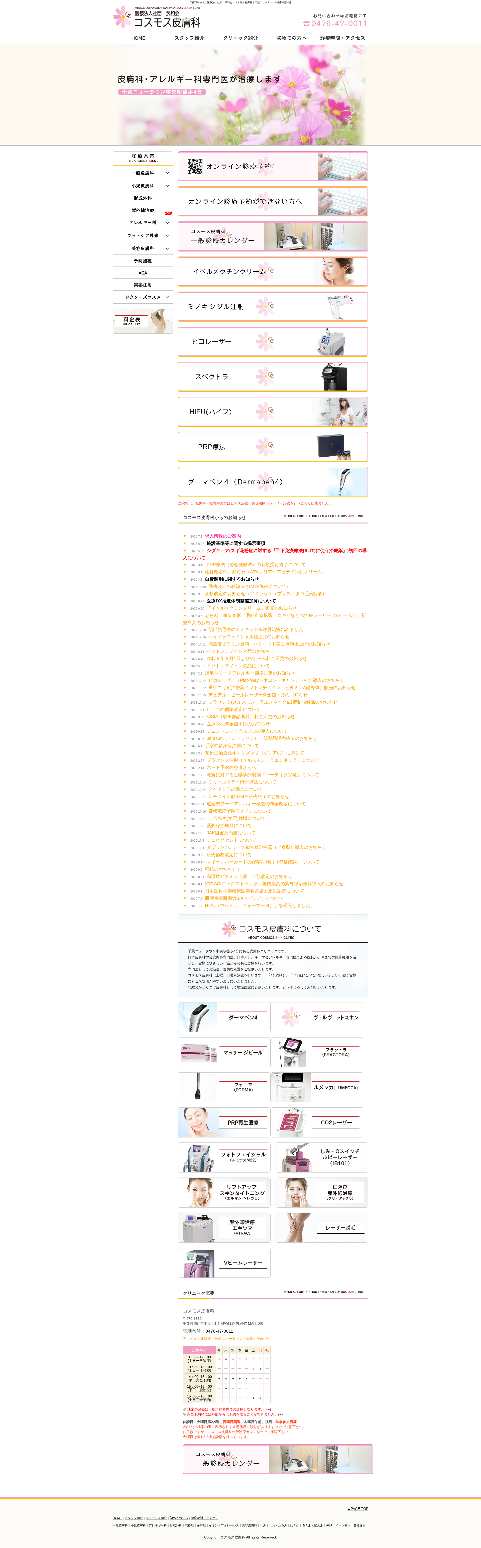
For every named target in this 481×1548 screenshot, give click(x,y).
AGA (143, 273)
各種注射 (359, 1525)
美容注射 (143, 284)
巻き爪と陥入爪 (312, 1525)
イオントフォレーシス (224, 1525)
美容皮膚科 (143, 248)
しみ (263, 1525)
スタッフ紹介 (189, 37)
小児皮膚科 (143, 185)
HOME (138, 37)
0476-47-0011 (219, 1331)
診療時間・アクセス (342, 37)
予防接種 (143, 260)
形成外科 (143, 198)
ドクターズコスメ (143, 297)
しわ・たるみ (278, 1525)
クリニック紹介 (240, 37)
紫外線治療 (143, 210)
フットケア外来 (143, 235)
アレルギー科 (142, 222)
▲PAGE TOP (357, 1509)
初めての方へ (292, 37)
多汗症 (201, 1525)
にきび (294, 1525)
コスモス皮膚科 (232, 1537)
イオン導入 (342, 1525)
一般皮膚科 (143, 173)
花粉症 (189, 1525)
